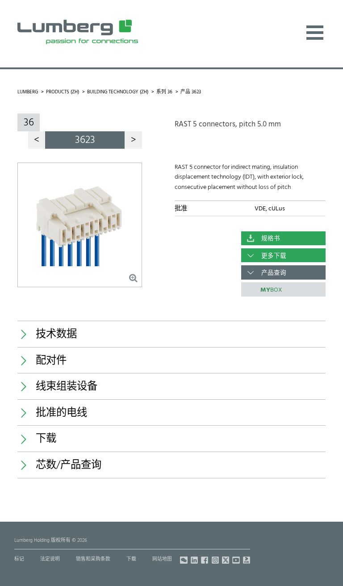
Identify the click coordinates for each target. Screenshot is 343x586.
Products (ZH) (62, 92)
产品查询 (273, 273)
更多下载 (273, 256)
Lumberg (27, 92)
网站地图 (162, 559)
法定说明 (50, 559)
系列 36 (164, 92)
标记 (19, 559)
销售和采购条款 (93, 559)
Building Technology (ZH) (117, 92)
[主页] (77, 32)
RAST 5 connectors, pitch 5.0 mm (228, 124)
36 (29, 122)
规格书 (270, 238)
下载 (131, 559)
